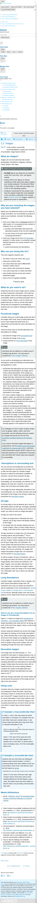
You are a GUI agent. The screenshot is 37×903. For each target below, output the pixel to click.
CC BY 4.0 (21, 853)
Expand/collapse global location (35, 139)
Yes (4, 875)
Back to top (4, 860)
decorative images (17, 496)
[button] (6, 107)
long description (22, 341)
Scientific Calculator (8, 95)
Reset (2, 49)
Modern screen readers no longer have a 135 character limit (18, 590)
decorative (29, 238)
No (10, 875)
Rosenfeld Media (28, 796)
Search (3, 901)
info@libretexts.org (19, 896)
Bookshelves (19, 139)
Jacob (27, 259)
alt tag (23, 338)
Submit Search (5, 37)
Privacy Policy (28, 892)
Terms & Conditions (6, 894)
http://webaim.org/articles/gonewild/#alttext (17, 830)
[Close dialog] (1, 125)
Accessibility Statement (18, 894)
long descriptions (19, 554)
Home (9, 139)
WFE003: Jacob (14, 796)
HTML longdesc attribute (19, 356)
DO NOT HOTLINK (14, 197)
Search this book (4, 32)
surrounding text (26, 336)
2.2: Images (4, 853)
